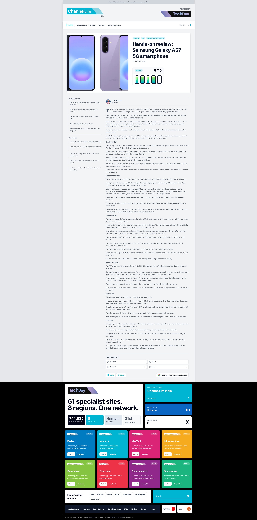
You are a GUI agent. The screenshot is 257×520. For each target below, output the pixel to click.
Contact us (86, 509)
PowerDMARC (128, 517)
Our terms (154, 509)
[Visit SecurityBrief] (140, 464)
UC (143, 38)
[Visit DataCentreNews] (172, 434)
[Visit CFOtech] (76, 434)
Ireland (117, 494)
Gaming (136, 38)
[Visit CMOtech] (140, 434)
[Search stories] (188, 496)
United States (95, 499)
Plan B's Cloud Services (102, 517)
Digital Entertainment (155, 38)
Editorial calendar (99, 509)
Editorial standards (114, 509)
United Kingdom (140, 494)
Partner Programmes (114, 25)
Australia (100, 494)
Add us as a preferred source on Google (174, 375)
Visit (70, 454)
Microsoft (101, 25)
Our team (144, 509)
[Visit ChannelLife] (108, 434)
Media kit (81, 454)
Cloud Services (82, 25)
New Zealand (127, 494)
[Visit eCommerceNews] (76, 464)
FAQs (126, 509)
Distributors (92, 25)
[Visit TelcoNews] (172, 464)
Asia (92, 494)
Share (112, 375)
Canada (109, 494)
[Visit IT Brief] (108, 464)
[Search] (188, 25)
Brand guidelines (73, 509)
